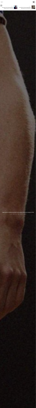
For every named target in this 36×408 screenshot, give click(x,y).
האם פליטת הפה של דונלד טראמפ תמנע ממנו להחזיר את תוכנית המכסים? (7, 8)
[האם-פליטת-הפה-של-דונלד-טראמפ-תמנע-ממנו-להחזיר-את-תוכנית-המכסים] (15, 7)
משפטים (30, 6)
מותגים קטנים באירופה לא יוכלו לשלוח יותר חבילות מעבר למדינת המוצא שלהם (25, 8)
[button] (2, 2)
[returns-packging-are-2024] (33, 7)
